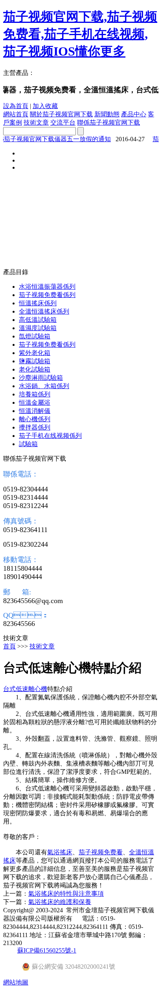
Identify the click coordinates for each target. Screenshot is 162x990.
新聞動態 (107, 114)
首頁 (9, 646)
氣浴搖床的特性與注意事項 (66, 893)
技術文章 (36, 122)
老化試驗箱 (34, 369)
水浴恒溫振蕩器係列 (47, 286)
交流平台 (62, 122)
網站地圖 (15, 982)
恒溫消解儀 (34, 410)
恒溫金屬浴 (34, 402)
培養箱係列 (34, 394)
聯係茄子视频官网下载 (108, 122)
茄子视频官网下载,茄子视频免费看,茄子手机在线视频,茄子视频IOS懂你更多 (80, 33)
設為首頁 (15, 106)
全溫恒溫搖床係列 (44, 311)
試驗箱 (28, 444)
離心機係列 (34, 419)
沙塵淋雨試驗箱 (41, 377)
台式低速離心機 (25, 689)
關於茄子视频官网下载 (61, 114)
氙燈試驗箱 (34, 336)
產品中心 (133, 114)
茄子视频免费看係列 (47, 294)
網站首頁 (15, 114)
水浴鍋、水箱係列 (44, 386)
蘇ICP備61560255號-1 (46, 950)
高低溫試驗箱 (38, 319)
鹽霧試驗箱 (34, 361)
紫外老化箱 (34, 352)
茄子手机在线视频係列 (50, 435)
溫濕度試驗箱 (38, 328)
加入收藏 (45, 106)
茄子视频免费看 (101, 852)
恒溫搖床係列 (38, 303)
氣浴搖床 (59, 852)
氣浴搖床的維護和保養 (59, 901)
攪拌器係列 (34, 427)
